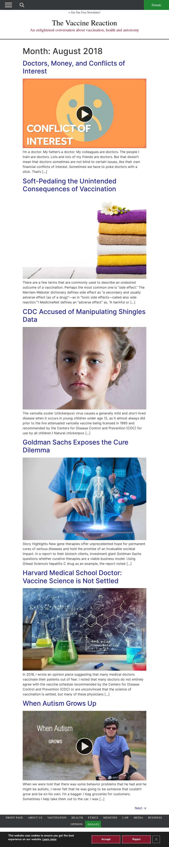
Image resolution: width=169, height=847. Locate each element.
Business (155, 817)
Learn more (49, 839)
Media (138, 817)
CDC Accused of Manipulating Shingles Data (84, 315)
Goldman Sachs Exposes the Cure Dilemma (75, 446)
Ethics (93, 817)
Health (77, 817)
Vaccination (57, 817)
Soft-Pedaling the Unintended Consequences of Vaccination (69, 185)
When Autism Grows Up (59, 703)
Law (125, 817)
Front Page (14, 817)
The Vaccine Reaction (84, 22)
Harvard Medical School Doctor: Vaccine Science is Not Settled (72, 577)
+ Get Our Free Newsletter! (84, 12)
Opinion (77, 824)
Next (140, 808)
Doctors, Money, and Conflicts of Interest (74, 67)
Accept (105, 839)
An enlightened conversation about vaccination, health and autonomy (84, 29)
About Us (35, 817)
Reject (136, 839)
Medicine (110, 817)
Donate (156, 5)
